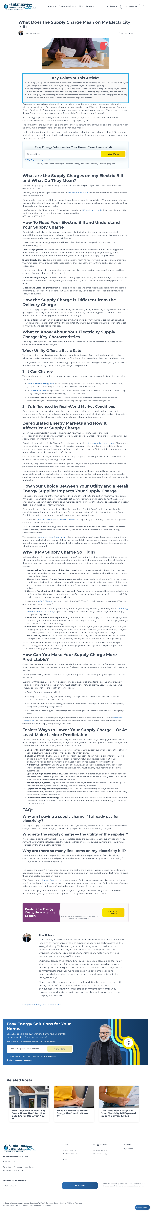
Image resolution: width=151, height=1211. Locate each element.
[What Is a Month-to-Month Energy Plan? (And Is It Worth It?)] (74, 1097)
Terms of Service (22, 1205)
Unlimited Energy (100, 1154)
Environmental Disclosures (40, 1205)
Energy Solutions (100, 1145)
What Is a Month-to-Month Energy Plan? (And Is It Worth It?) (73, 1113)
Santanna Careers (70, 1154)
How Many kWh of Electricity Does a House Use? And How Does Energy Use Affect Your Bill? (28, 1114)
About (65, 1145)
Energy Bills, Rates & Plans (47, 1004)
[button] (144, 6)
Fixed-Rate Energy (100, 1150)
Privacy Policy (8, 1205)
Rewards (127, 1145)
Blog (65, 1159)
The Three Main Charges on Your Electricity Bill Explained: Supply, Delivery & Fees (118, 1113)
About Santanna (69, 1150)
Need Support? (142, 1207)
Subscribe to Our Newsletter (14, 1180)
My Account (128, 1149)
